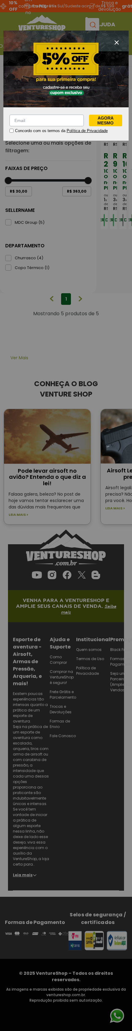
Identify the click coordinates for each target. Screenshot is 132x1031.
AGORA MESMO (105, 120)
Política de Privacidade (87, 130)
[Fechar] (117, 42)
